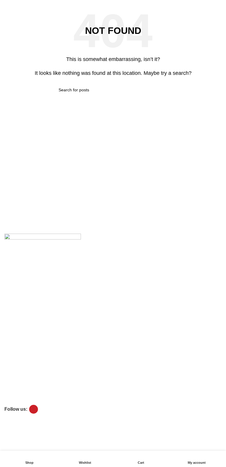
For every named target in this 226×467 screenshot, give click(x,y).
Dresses (12, 379)
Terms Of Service (20, 290)
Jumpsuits (13, 399)
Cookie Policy (16, 319)
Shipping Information (23, 300)
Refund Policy (17, 339)
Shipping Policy (18, 349)
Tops (8, 369)
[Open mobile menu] (6, 6)
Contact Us (14, 279)
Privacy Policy (17, 329)
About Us (12, 269)
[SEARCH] (165, 90)
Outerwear (14, 389)
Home (10, 359)
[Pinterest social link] (33, 409)
